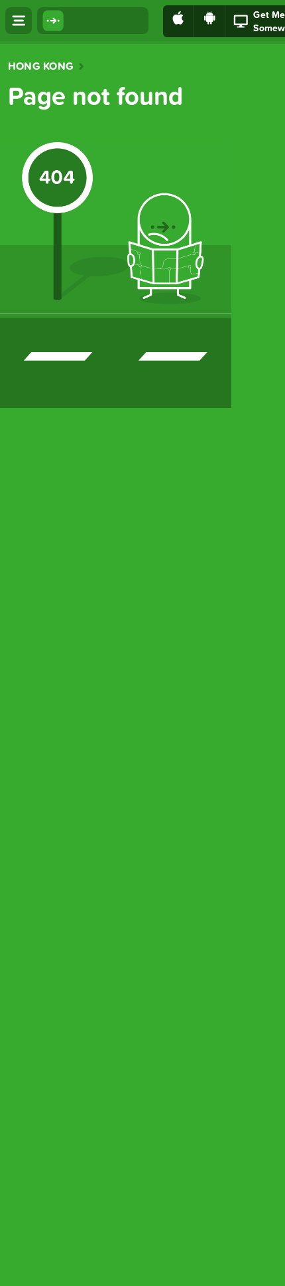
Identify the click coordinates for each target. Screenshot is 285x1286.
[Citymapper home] (92, 20)
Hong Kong (41, 66)
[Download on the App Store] (178, 21)
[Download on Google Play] (209, 21)
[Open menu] (18, 20)
